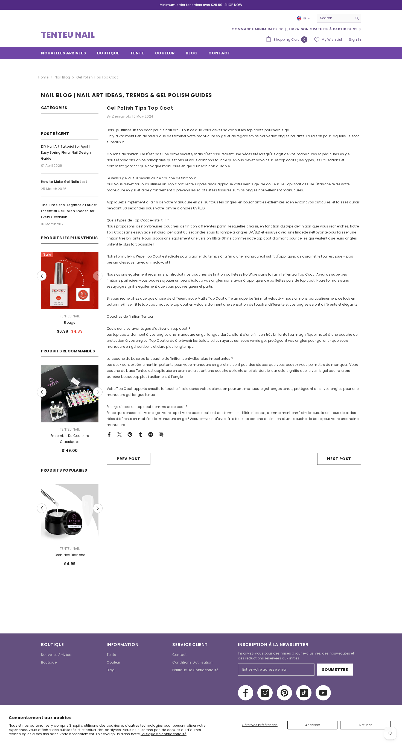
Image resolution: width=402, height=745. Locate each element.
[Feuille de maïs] (69, 280)
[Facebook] (109, 434)
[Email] (161, 434)
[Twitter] (119, 434)
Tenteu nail (70, 316)
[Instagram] (265, 686)
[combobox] (335, 18)
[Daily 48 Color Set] (90, 393)
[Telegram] (150, 434)
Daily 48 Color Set (90, 435)
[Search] (339, 18)
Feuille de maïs (69, 322)
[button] (98, 276)
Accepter (312, 725)
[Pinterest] (129, 434)
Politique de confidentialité (164, 734)
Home (43, 77)
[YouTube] (323, 686)
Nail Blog (62, 77)
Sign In (355, 39)
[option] (70, 295)
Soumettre (335, 663)
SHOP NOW (233, 4)
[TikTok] (303, 686)
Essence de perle (90, 549)
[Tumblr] (140, 434)
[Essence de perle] (90, 507)
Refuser (365, 725)
